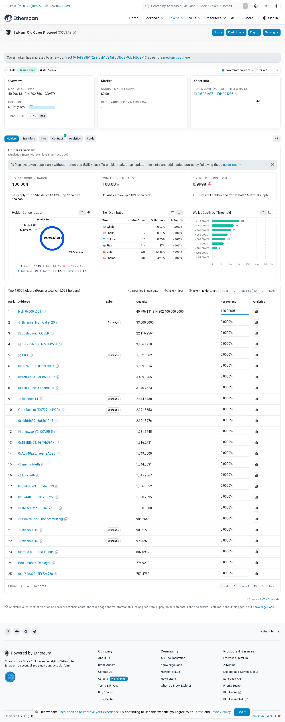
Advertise (229, 665)
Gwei (63, 6)
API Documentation (173, 658)
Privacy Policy (220, 712)
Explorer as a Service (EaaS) (240, 671)
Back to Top (272, 631)
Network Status (170, 671)
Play (252, 32)
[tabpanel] (49, 122)
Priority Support (232, 685)
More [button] (249, 18)
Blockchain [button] (151, 18)
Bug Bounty (105, 692)
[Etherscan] (21, 18)
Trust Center (106, 699)
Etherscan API (232, 678)
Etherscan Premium (235, 658)
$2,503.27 (24, 6)
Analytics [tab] (75, 138)
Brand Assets (106, 665)
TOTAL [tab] (32, 116)
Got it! (242, 712)
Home (133, 18)
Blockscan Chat (233, 699)
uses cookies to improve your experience (89, 712)
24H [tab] (42, 116)
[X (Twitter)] (8, 631)
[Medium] (16, 631)
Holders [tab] (12, 138)
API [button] (233, 18)
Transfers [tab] (29, 138)
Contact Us (105, 671)
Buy (216, 32)
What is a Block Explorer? (176, 685)
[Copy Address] (236, 94)
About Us (104, 658)
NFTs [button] (192, 18)
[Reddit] (34, 631)
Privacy (113, 685)
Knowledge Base (263, 607)
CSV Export (268, 599)
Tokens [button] (174, 18)
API (265, 70)
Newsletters (168, 678)
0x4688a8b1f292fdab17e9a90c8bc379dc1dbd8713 (110, 57)
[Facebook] (25, 631)
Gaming (270, 32)
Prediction (234, 32)
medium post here (176, 57)
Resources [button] (214, 18)
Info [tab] (43, 138)
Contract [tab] (57, 138)
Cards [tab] (90, 138)
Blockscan (230, 692)
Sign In (272, 18)
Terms (102, 685)
